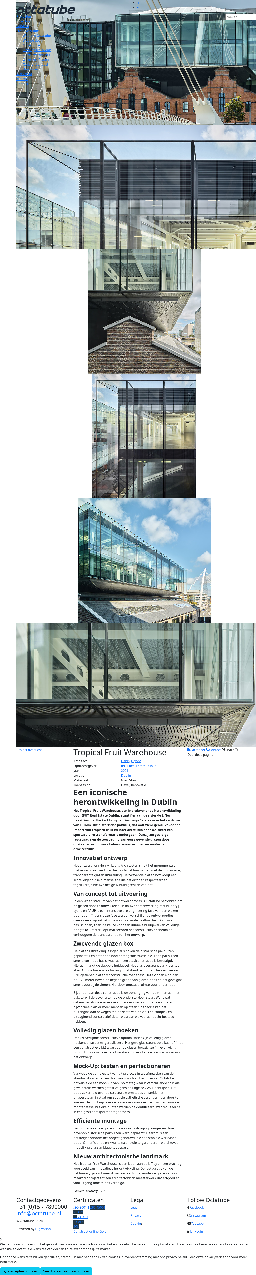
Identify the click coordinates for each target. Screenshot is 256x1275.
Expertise (23, 21)
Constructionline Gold (90, 1231)
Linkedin (196, 1231)
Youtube (197, 1223)
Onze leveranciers (36, 55)
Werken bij (24, 74)
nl (138, 2)
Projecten (23, 16)
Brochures (31, 69)
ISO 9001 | (89, 1207)
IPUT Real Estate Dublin (138, 766)
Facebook (196, 1207)
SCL (76, 1226)
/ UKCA (80, 1217)
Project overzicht (29, 750)
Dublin (126, 775)
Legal (134, 1207)
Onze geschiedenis (37, 50)
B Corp (78, 1222)
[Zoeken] (228, 24)
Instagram (198, 1215)
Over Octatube (27, 31)
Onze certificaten (36, 59)
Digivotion (43, 1229)
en (139, 7)
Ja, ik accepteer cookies (20, 1271)
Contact (22, 84)
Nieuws (22, 79)
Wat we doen (33, 40)
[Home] (45, 9)
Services (22, 26)
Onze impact (32, 45)
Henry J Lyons (131, 761)
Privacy (135, 1215)
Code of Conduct (35, 64)
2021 (124, 770)
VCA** (78, 1212)
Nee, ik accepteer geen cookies (66, 1271)
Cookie (135, 1223)
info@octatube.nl (38, 1213)
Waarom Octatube (37, 35)
